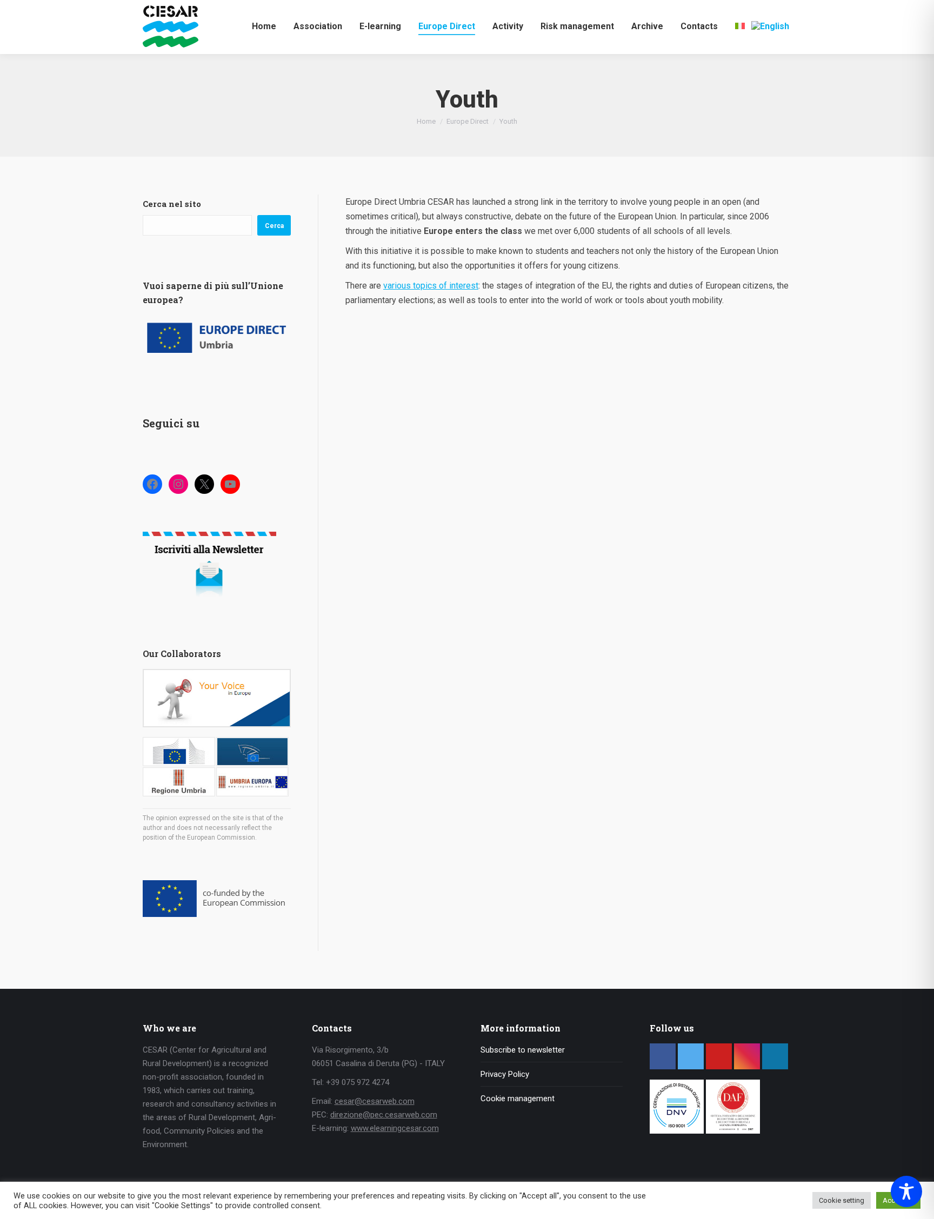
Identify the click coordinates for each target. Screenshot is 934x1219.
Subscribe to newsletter (523, 1050)
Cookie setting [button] (841, 1200)
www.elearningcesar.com (395, 1128)
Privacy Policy (505, 1074)
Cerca (274, 226)
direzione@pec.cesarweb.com (383, 1115)
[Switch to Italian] (740, 26)
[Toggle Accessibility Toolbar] (906, 1191)
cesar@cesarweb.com (375, 1101)
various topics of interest (430, 285)
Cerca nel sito (172, 203)
